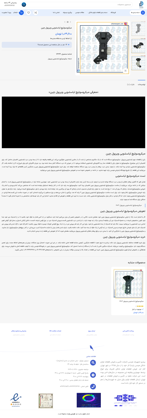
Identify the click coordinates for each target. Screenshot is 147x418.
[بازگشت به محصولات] (67, 22)
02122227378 (9, 5)
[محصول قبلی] (70, 22)
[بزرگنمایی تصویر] (125, 71)
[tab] (141, 83)
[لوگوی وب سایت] (141, 4)
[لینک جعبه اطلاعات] (128, 333)
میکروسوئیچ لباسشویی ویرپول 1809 (129, 205)
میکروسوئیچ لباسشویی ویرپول (57, 59)
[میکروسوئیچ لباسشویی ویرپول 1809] (128, 284)
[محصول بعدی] (65, 22)
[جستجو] (24, 4)
